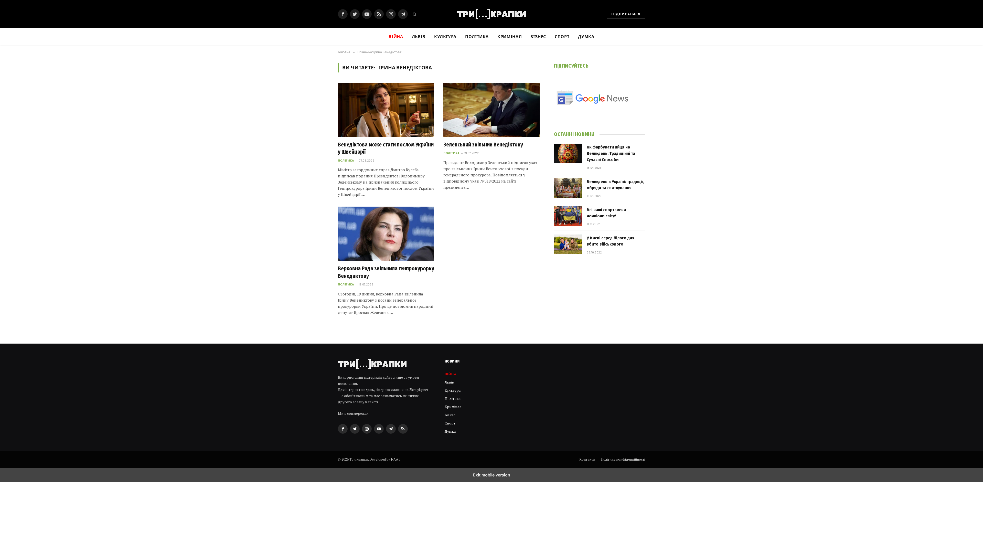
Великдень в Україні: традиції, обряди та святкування (615, 184)
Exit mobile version (491, 474)
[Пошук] (414, 14)
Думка (586, 36)
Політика (477, 36)
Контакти (587, 459)
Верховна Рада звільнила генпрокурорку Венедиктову (386, 272)
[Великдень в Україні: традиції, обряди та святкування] (568, 188)
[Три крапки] (491, 14)
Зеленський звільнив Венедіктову (483, 144)
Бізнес (538, 36)
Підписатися (625, 14)
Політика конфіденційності (623, 459)
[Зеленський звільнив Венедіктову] (491, 110)
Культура (445, 36)
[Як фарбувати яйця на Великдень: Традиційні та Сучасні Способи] (568, 153)
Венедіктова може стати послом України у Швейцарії (386, 148)
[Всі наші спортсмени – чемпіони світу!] (568, 216)
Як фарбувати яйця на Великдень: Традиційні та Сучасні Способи (611, 153)
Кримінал (509, 36)
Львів (418, 36)
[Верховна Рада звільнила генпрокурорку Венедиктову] (386, 234)
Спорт (562, 36)
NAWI (395, 459)
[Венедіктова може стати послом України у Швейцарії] (386, 110)
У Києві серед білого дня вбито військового (610, 241)
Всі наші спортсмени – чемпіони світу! (608, 213)
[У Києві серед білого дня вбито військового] (568, 244)
